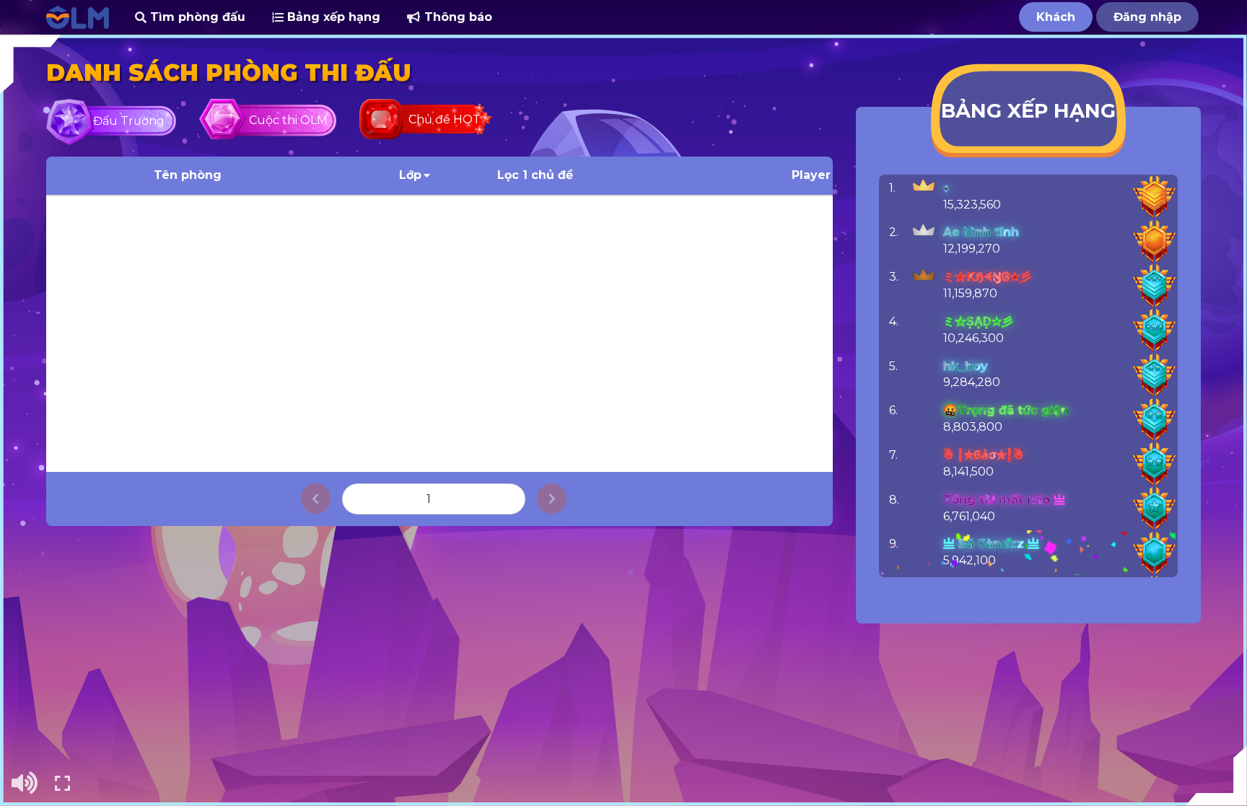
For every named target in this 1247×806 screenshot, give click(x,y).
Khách (1055, 17)
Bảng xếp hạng (332, 17)
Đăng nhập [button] (1147, 17)
